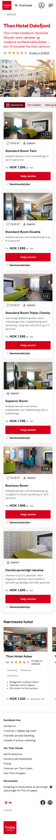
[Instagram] (50, 802)
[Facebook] (42, 802)
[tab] (14, 105)
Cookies (8, 810)
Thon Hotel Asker (19, 656)
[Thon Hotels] (6, 5)
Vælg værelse (28, 176)
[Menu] (51, 5)
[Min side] (41, 5)
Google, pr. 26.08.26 (39, 53)
